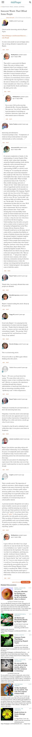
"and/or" (10, 514)
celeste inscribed (14, 439)
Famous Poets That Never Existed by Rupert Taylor (21, 640)
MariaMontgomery (14, 295)
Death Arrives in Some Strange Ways (20, 714)
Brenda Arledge (13, 344)
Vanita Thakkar (13, 124)
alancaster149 (15, 147)
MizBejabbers (15, 54)
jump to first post (16, 582)
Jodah (11, 21)
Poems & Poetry (19, 635)
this (20, 56)
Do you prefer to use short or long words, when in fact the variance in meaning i (20, 667)
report (7, 49)
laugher (11, 474)
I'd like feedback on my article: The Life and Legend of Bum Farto (21, 690)
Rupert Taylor (13, 276)
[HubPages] (16, 2)
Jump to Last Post (10, 17)
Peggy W (11, 314)
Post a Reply (25, 582)
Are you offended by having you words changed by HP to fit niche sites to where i (20, 595)
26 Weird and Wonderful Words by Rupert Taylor (20, 619)
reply (3, 49)
